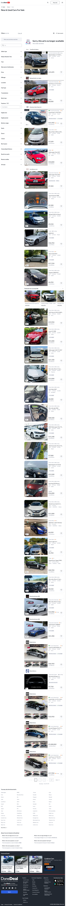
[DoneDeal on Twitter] (6, 888)
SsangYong (19, 813)
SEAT (18, 801)
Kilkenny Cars (19, 824)
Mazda (50, 801)
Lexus (34, 806)
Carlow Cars (35, 824)
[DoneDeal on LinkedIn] (12, 888)
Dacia (34, 801)
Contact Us (34, 888)
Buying (33, 881)
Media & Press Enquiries (47, 882)
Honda (34, 799)
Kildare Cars (35, 815)
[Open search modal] (48, 2)
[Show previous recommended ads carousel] (60, 289)
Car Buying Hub (25, 895)
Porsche (34, 808)
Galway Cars (19, 815)
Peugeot (34, 797)
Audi (50, 792)
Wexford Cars (20, 817)
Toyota (34, 792)
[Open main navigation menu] (62, 2)
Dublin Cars (51, 813)
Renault (50, 797)
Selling (33, 884)
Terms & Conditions (18, 904)
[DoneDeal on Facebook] (3, 888)
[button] (11, 51)
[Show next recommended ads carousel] (63, 289)
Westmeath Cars (36, 820)
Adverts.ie (25, 902)
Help (33, 879)
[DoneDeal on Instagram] (15, 888)
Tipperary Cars (52, 820)
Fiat (49, 804)
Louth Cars (19, 820)
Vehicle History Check (26, 890)
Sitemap (25, 892)
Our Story (46, 879)
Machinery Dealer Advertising (48, 895)
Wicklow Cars (35, 822)
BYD (2, 806)
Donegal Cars (35, 817)
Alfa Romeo (19, 810)
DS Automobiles (52, 810)
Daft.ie (24, 900)
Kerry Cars (3, 820)
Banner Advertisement (47, 891)
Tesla (50, 808)
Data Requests (35, 890)
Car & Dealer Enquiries (47, 888)
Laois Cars (51, 822)
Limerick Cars (3, 817)
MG (17, 808)
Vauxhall (34, 804)
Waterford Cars (52, 817)
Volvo (18, 799)
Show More (3, 827)
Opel (2, 799)
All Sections (25, 885)
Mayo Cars (3, 822)
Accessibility (35, 894)
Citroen (50, 799)
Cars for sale (26, 879)
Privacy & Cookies (8, 904)
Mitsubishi (19, 806)
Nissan (50, 794)
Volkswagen (3, 792)
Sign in (9, 892)
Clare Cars (19, 822)
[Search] (3, 45)
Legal (2, 904)
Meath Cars (51, 815)
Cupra (50, 806)
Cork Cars (3, 815)
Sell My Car (25, 887)
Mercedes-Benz (20, 794)
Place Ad (55, 2)
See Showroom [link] (47, 861)
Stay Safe (34, 886)
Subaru (2, 813)
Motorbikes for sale (25, 882)
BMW (18, 792)
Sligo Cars (3, 824)
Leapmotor (35, 810)
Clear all (20, 33)
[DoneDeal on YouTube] (9, 888)
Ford (2, 794)
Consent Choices (36, 892)
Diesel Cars (51, 824)
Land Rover (3, 801)
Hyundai (34, 794)
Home (8, 7)
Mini (18, 804)
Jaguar (2, 808)
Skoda (2, 797)
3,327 (51, 779)
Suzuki (2, 804)
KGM (34, 813)
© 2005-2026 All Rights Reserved (57, 904)
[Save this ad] (61, 72)
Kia (17, 797)
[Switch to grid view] (53, 33)
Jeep (2, 810)
